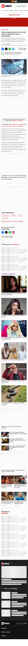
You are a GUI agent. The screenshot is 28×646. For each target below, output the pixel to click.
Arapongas (11, 10)
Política (25, 10)
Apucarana (5, 10)
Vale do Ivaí (16, 10)
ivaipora (13, 215)
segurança (5, 218)
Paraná (21, 10)
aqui (8, 175)
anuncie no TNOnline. (17, 120)
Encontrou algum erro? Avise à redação (12, 221)
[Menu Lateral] (2, 10)
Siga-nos (21, 49)
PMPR (20, 215)
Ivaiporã (24, 82)
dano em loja (6, 215)
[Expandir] (26, 635)
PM (2, 92)
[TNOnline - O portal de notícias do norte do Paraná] (6, 6)
